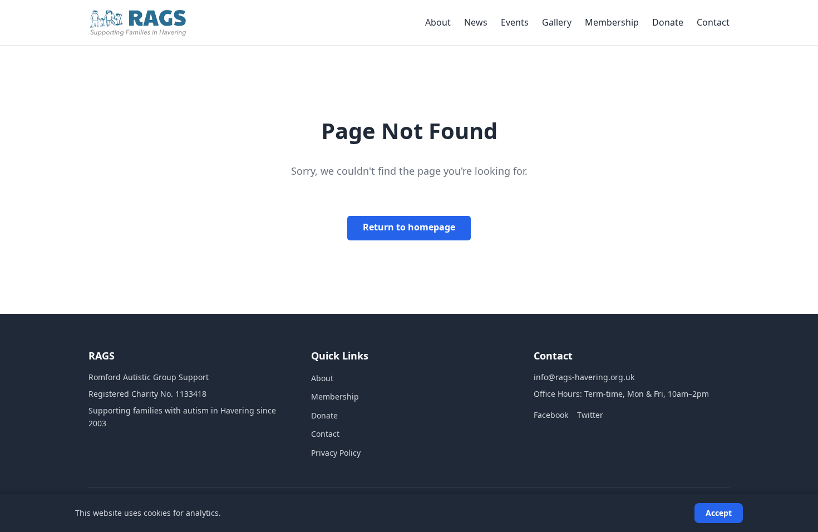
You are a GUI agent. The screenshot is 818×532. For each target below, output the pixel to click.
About (438, 22)
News (475, 22)
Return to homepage (409, 227)
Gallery (556, 22)
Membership (612, 22)
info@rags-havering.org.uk (584, 377)
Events (515, 22)
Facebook (551, 415)
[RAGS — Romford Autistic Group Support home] (138, 22)
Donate (667, 22)
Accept (719, 513)
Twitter (590, 415)
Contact (713, 22)
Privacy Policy (336, 452)
